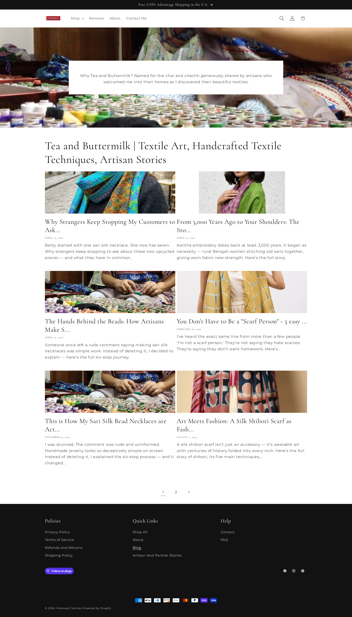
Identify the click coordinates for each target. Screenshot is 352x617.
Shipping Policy (59, 555)
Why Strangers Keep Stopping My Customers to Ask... (110, 226)
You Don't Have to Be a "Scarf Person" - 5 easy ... (242, 321)
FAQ (224, 540)
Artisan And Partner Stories (157, 555)
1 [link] (163, 492)
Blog (137, 548)
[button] (77, 18)
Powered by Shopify (96, 608)
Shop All (140, 532)
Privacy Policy (57, 532)
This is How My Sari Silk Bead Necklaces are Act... (106, 425)
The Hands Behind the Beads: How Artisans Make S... (104, 325)
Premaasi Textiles (68, 608)
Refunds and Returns (64, 548)
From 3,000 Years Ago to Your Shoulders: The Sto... (238, 226)
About (138, 540)
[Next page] (189, 492)
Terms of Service (59, 540)
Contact (228, 532)
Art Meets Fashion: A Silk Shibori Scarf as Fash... (234, 425)
